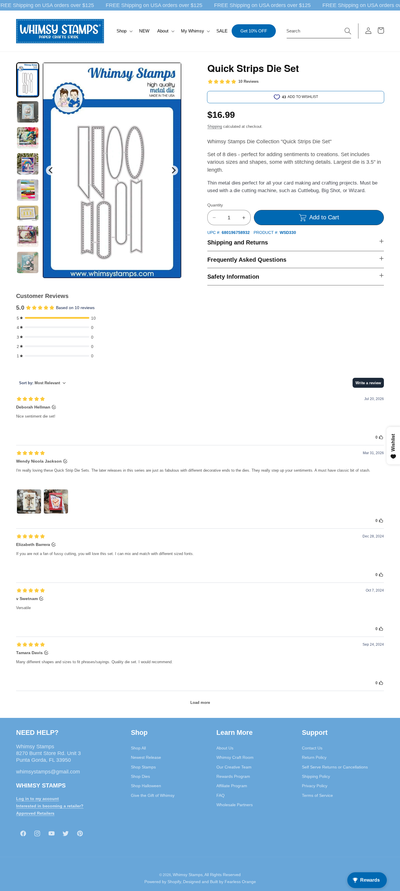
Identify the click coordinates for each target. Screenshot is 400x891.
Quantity (215, 205)
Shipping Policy (316, 776)
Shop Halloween (146, 785)
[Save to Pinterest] (173, 70)
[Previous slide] (51, 170)
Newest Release (146, 757)
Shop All (138, 748)
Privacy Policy (314, 785)
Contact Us (312, 748)
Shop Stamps (143, 767)
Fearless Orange (240, 881)
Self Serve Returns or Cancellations (335, 767)
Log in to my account (37, 798)
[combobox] (319, 31)
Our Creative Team (234, 767)
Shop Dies (140, 776)
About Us (224, 748)
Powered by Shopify (162, 881)
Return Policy (314, 757)
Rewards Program (233, 776)
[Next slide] (173, 170)
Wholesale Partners (234, 804)
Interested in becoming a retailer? (49, 806)
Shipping (214, 126)
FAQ (220, 795)
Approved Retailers (35, 813)
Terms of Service (317, 795)
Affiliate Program (231, 785)
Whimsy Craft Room (235, 757)
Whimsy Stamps (188, 874)
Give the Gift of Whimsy (153, 795)
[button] (124, 31)
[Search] (347, 31)
